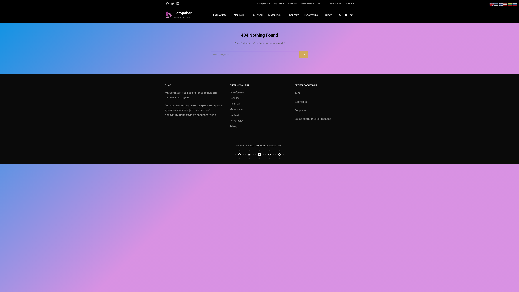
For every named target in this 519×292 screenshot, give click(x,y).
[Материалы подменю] (313, 3)
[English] (491, 4)
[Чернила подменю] (283, 3)
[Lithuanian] (510, 4)
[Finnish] (501, 4)
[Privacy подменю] (353, 3)
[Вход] (346, 15)
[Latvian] (505, 4)
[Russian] (514, 4)
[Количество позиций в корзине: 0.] (351, 15)
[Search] (303, 54)
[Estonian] (496, 4)
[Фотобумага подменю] (269, 3)
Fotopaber (183, 13)
